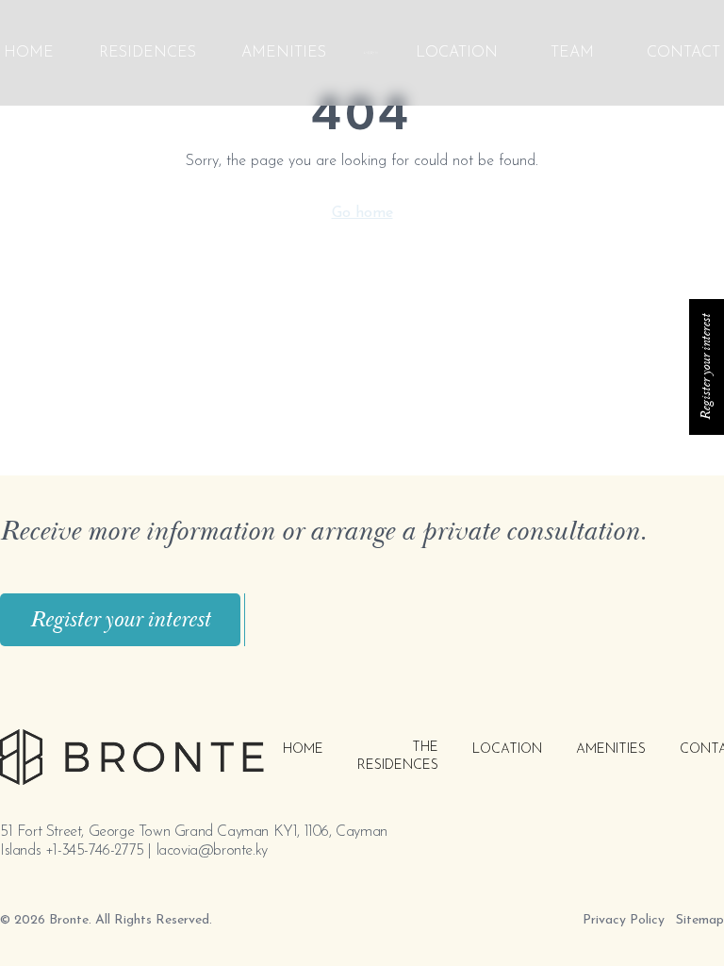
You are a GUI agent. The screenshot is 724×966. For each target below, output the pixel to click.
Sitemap (700, 920)
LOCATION (457, 52)
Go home (362, 213)
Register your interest (120, 620)
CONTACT (683, 52)
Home (29, 52)
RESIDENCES (147, 52)
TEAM (572, 52)
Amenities (283, 52)
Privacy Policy (624, 920)
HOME (303, 749)
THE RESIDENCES (397, 757)
